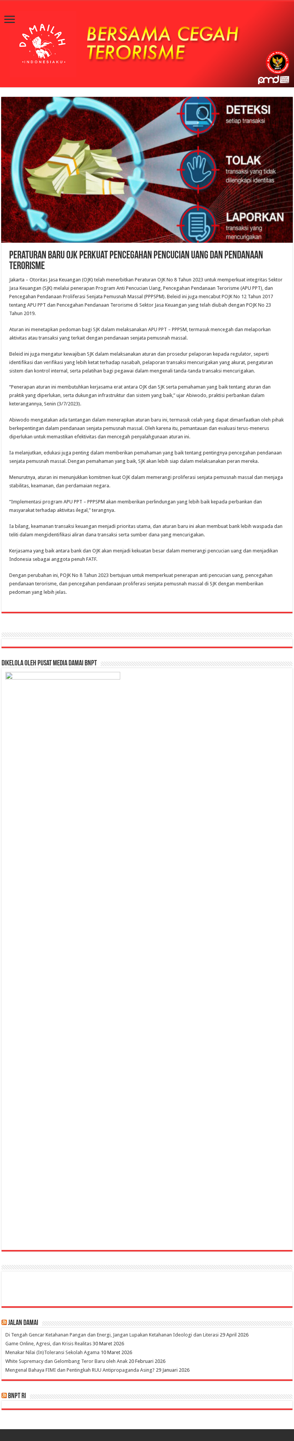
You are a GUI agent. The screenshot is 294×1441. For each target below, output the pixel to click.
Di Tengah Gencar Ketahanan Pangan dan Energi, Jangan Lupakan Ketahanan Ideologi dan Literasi (112, 1335)
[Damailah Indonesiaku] (147, 44)
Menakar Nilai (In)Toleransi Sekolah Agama (52, 1352)
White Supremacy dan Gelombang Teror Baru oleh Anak (66, 1361)
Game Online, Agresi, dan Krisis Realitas (48, 1343)
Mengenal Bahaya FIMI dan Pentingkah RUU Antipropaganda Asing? (80, 1370)
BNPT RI (17, 1396)
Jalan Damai (23, 1323)
